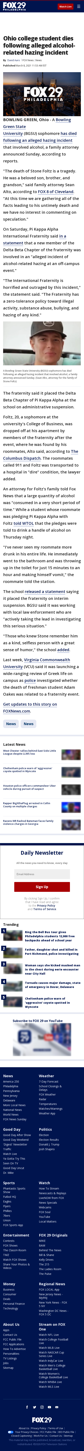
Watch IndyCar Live (51, 1361)
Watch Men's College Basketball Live (52, 1367)
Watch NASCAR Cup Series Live (51, 1354)
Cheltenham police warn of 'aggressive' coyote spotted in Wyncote (27, 769)
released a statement (45, 591)
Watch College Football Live (53, 1341)
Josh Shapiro (47, 1149)
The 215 (44, 1264)
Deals (6, 1299)
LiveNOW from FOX (51, 1198)
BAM (42, 1245)
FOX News (28, 60)
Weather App (47, 1113)
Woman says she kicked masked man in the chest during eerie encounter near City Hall (52, 969)
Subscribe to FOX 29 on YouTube (38, 1021)
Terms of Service (44, 909)
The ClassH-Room (14, 1250)
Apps (6, 1330)
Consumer (9, 1294)
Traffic (7, 1149)
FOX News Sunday (14, 1119)
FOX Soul (44, 1212)
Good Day (11, 1129)
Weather (46, 1076)
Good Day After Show (17, 1135)
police (30, 680)
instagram (42, 1407)
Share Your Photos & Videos (16, 1266)
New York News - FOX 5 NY (53, 1304)
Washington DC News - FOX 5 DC (53, 1312)
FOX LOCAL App (49, 1289)
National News (12, 1110)
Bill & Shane (46, 1255)
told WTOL (23, 523)
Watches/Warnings (51, 1108)
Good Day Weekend (16, 1140)
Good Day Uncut (13, 1168)
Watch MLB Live (49, 1348)
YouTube (44, 1217)
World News (11, 1114)
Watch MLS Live (49, 1386)
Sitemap (8, 1368)
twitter (34, 1407)
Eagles (7, 1201)
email (57, 1407)
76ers (6, 1215)
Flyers (7, 1206)
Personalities (11, 1353)
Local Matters (47, 1221)
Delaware (9, 1100)
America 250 (11, 1081)
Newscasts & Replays (52, 1193)
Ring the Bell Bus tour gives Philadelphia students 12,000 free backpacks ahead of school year (50, 936)
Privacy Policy (46, 905)
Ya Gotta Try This (14, 1158)
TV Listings (10, 1358)
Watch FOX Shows (14, 1259)
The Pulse (45, 1274)
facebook (27, 1407)
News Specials (48, 1202)
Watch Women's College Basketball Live (53, 1375)
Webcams (45, 1207)
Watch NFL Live (49, 1335)
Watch (44, 1182)
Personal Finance (14, 1304)
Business (8, 1289)
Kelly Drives (46, 1259)
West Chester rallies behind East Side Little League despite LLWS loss (29, 752)
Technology (10, 1308)
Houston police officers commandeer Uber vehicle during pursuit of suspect (29, 787)
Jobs (6, 1363)
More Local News (14, 1105)
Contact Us (10, 1335)
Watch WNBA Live (50, 1382)
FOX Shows (10, 1245)
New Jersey (10, 1095)
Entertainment (16, 1235)
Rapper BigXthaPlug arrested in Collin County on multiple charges (26, 804)
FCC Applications (13, 1344)
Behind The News (50, 1250)
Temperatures (48, 1104)
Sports (9, 1182)
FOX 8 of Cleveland (55, 191)
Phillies (7, 1211)
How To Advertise (14, 1349)
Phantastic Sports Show (14, 1190)
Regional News (52, 1284)
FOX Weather (47, 1094)
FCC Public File (12, 1339)
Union (7, 1220)
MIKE (42, 1241)
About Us (11, 1324)
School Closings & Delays (50, 1088)
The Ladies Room (50, 1269)
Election (44, 1135)
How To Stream (49, 1188)
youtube (49, 1407)
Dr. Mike (8, 1173)
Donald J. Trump (49, 1144)
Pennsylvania (11, 1091)
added (63, 649)
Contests (8, 1241)
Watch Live (65, 6)
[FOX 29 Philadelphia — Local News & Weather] (14, 6)
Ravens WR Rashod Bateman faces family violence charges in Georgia (28, 822)
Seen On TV (10, 1163)
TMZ (6, 1255)
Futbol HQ (9, 1197)
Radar (42, 1099)
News (39, 60)
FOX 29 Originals (53, 1235)
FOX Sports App (13, 1225)
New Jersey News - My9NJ (51, 1296)
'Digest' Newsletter (15, 1144)
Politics (45, 1129)
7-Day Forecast (48, 1081)
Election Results (49, 1140)
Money (9, 1284)
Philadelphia (10, 1086)
